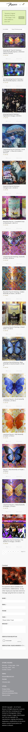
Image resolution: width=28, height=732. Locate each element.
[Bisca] (11, 4)
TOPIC (4, 617)
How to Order (6, 695)
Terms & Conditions (8, 691)
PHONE (4, 611)
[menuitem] (20, 4)
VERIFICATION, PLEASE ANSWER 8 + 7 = (13, 645)
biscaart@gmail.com (8, 676)
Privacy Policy (6, 689)
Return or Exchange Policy (10, 693)
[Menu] (20, 4)
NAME (4, 598)
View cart (21, 17)
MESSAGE (5, 623)
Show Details (19, 58)
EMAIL (4, 604)
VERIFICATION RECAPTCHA (9, 636)
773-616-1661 (6, 682)
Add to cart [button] (9, 58)
